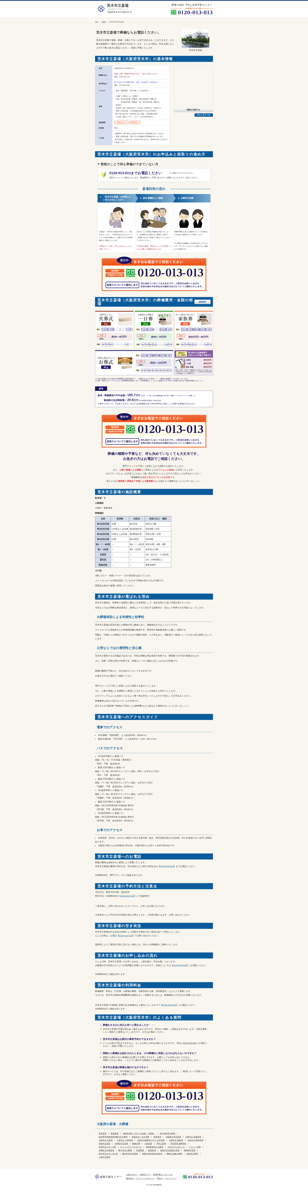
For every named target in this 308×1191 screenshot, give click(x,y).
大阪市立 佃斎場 (176, 1140)
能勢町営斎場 (189, 1150)
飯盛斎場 (114, 1134)
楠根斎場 (136, 1144)
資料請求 (202, 302)
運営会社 (130, 1178)
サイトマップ (170, 1178)
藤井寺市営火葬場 (130, 1154)
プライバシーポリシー (145, 1178)
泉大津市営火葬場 (167, 1134)
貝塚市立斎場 (104, 1144)
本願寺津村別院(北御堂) (152, 1154)
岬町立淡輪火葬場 (174, 1154)
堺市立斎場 (161, 1144)
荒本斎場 (102, 1134)
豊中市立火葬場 (125, 1150)
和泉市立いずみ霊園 (140, 1137)
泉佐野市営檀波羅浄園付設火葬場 (113, 1137)
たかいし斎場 (195, 1147)
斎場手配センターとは (162, 1175)
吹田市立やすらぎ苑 (107, 1147)
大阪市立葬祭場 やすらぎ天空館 (151, 1140)
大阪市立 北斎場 (106, 1140)
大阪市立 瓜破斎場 (193, 1137)
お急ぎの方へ (132, 1175)
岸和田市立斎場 (121, 1144)
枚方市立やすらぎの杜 (108, 1154)
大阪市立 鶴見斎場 (195, 1140)
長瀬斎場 (140, 1150)
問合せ (160, 1178)
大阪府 (104, 22)
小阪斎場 (148, 1144)
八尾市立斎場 (104, 1157)
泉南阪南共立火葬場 (154, 1147)
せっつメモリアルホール (130, 1147)
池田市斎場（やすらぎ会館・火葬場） (139, 1134)
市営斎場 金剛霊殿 (178, 1144)
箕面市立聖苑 (192, 1154)
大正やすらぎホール (176, 1147)
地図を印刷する (193, 110)
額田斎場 (152, 1150)
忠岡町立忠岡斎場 (106, 1150)
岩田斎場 (157, 1137)
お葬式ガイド (145, 1175)
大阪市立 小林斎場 (125, 1140)
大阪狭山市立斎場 (173, 1137)
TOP (96, 22)
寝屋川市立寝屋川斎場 (170, 1150)
